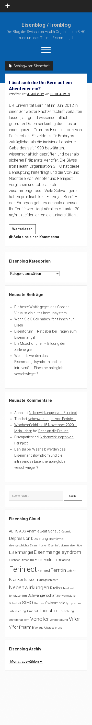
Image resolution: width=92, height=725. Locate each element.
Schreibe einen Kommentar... (38, 237)
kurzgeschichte (48, 580)
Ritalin (55, 588)
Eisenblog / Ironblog (46, 25)
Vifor (74, 619)
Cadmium (67, 531)
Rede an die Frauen (53, 431)
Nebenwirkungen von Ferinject (53, 413)
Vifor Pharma (21, 627)
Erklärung (63, 560)
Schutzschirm (18, 595)
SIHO (27, 603)
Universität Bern (19, 620)
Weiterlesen (24, 230)
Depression (19, 538)
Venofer (39, 619)
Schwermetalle (66, 595)
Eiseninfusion (39, 545)
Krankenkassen (23, 579)
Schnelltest (67, 588)
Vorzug (38, 627)
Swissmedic (55, 603)
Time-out (32, 611)
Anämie (33, 531)
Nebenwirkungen (29, 587)
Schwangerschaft (42, 595)
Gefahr (71, 571)
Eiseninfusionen (58, 545)
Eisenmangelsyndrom (57, 552)
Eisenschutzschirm (21, 560)
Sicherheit (15, 603)
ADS (22, 531)
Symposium (73, 603)
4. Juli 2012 (35, 94)
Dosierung (39, 539)
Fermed (44, 570)
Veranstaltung (59, 620)
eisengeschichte (19, 545)
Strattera (39, 603)
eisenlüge (76, 545)
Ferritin (58, 570)
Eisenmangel (21, 552)
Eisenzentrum (46, 560)
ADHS (13, 531)
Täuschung (66, 611)
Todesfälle (49, 610)
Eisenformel (56, 539)
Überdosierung (53, 627)
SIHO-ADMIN (60, 94)
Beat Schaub (50, 531)
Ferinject (23, 569)
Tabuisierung (17, 611)
